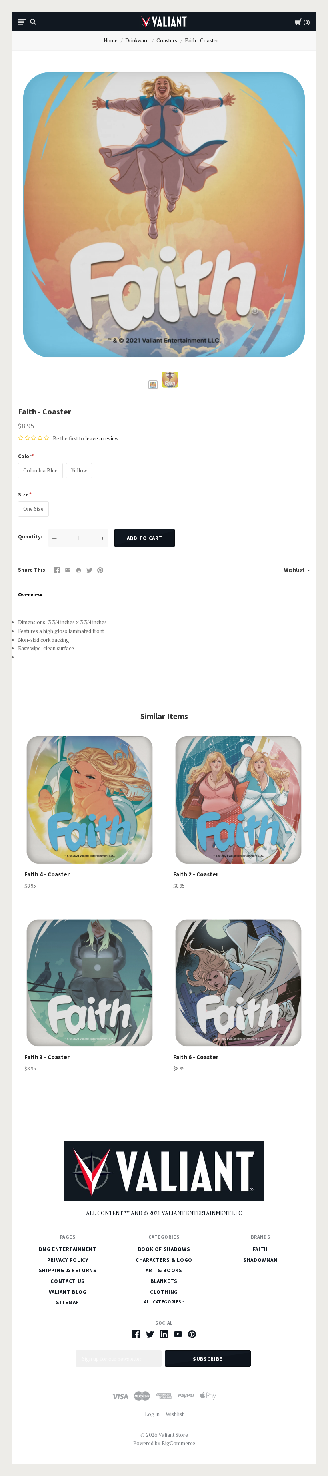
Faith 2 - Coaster (195, 874)
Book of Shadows (164, 1249)
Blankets (164, 1281)
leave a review (101, 438)
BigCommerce (178, 1443)
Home (111, 40)
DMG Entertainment (68, 1249)
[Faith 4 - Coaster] (89, 800)
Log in (152, 1414)
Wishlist (295, 569)
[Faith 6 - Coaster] (238, 983)
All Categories (163, 1302)
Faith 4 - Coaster (47, 874)
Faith (260, 1249)
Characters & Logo (164, 1260)
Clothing (164, 1292)
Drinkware (137, 40)
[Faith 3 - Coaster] (89, 983)
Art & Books (164, 1270)
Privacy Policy (67, 1260)
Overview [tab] (30, 594)
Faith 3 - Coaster (47, 1057)
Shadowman (260, 1260)
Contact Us (67, 1281)
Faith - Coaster (201, 40)
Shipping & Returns (68, 1270)
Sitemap (67, 1302)
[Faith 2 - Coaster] (238, 800)
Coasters (166, 40)
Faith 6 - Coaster (195, 1057)
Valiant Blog (68, 1292)
